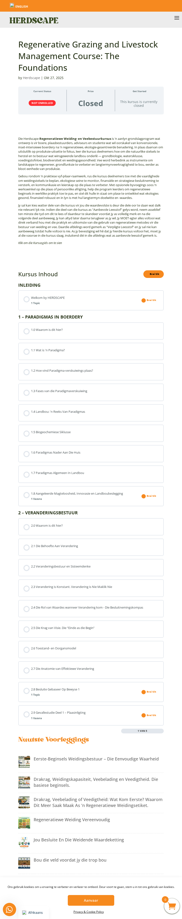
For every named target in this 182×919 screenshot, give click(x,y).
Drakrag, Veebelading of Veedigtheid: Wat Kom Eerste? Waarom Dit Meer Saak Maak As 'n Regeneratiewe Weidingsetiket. (98, 802)
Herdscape (31, 77)
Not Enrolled (42, 103)
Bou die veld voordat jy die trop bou (70, 860)
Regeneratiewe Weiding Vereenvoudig (72, 819)
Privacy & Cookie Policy (88, 912)
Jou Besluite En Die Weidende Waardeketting (79, 840)
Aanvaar (91, 900)
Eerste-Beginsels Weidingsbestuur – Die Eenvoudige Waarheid (96, 759)
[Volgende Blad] (162, 731)
